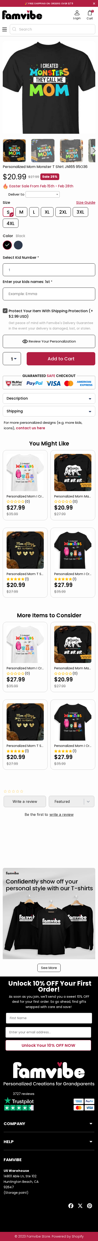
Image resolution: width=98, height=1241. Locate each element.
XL (47, 212)
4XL (11, 223)
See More (49, 967)
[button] (49, 258)
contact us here (30, 428)
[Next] (94, 150)
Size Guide (85, 202)
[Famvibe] (22, 15)
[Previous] (3, 150)
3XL (80, 212)
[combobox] (52, 29)
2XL (63, 212)
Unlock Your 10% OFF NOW (48, 1045)
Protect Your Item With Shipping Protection (51, 313)
